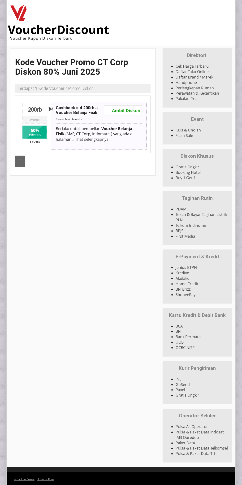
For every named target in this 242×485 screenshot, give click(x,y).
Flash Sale (184, 135)
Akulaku (183, 278)
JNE (179, 379)
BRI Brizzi (183, 289)
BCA (179, 326)
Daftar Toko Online (192, 71)
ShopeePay (185, 294)
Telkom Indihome (191, 225)
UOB (180, 342)
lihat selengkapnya (91, 139)
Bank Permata (188, 336)
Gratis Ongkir (187, 167)
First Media (185, 236)
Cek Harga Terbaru (192, 66)
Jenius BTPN (186, 267)
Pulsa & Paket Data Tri (195, 453)
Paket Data (185, 443)
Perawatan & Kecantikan (197, 93)
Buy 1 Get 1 (186, 177)
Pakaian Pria (187, 98)
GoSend (183, 384)
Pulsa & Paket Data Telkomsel (202, 448)
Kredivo (182, 272)
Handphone (186, 82)
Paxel (180, 389)
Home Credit (187, 283)
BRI (178, 331)
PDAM (181, 209)
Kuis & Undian (188, 130)
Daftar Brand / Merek (194, 77)
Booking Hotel (188, 172)
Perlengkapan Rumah (195, 88)
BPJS (179, 230)
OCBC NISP (185, 347)
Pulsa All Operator (192, 426)
